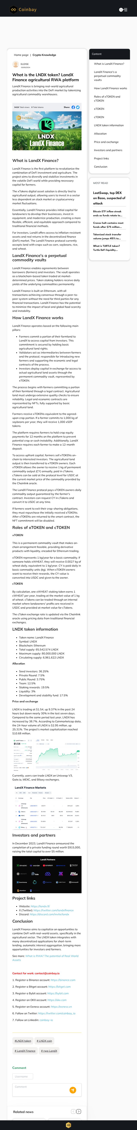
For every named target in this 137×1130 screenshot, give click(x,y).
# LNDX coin (44, 1040)
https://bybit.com (58, 993)
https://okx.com (57, 1000)
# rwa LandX (49, 1050)
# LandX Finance (25, 1050)
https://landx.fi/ (40, 906)
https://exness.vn (61, 1006)
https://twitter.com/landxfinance (54, 910)
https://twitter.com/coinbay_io (56, 1013)
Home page (21, 55)
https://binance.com (63, 980)
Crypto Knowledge (44, 55)
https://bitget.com (59, 986)
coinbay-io (46, 1020)
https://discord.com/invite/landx (49, 914)
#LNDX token (23, 1040)
